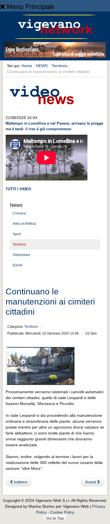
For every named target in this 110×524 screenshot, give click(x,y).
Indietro (20, 482)
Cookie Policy (62, 512)
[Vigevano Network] (55, 27)
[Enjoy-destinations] (55, 51)
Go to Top (55, 518)
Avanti (91, 482)
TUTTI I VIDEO (18, 189)
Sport (17, 234)
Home (26, 65)
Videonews (21, 255)
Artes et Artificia (24, 224)
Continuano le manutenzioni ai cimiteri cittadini (50, 301)
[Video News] (41, 94)
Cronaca (19, 213)
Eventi (17, 265)
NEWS (42, 65)
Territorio (59, 65)
